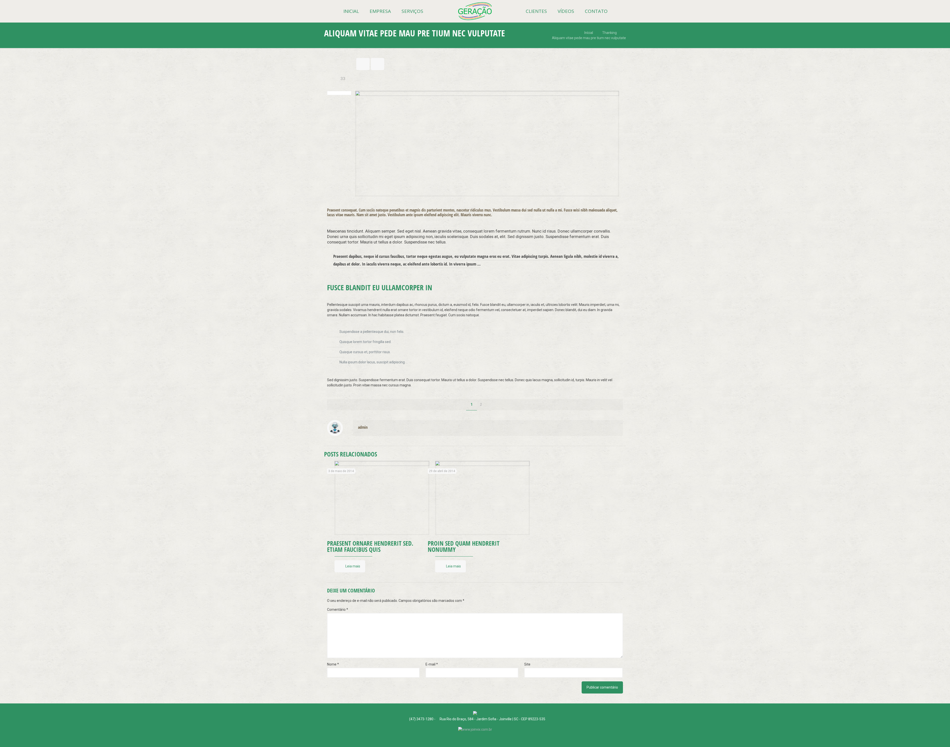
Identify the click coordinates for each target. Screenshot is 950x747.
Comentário (337, 610)
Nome (333, 664)
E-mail (432, 664)
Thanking (609, 33)
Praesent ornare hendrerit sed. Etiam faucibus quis (370, 546)
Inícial (588, 33)
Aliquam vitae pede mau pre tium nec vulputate (589, 38)
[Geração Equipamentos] (474, 11)
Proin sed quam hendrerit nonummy (463, 546)
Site (527, 664)
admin (363, 427)
